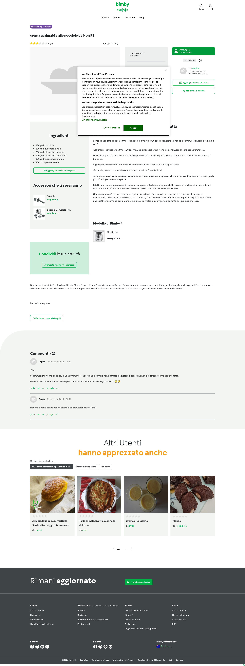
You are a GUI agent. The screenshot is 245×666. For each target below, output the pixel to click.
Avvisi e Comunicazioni (136, 610)
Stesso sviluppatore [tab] (86, 466)
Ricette (33, 605)
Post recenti (83, 624)
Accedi (81, 610)
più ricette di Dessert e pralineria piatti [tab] (51, 466)
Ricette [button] (105, 17)
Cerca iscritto (179, 619)
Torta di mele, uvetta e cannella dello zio (97, 523)
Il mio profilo (97, 605)
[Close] (165, 70)
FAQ (170, 660)
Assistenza (130, 624)
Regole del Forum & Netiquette (140, 628)
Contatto (84, 660)
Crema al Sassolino (137, 520)
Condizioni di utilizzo (100, 660)
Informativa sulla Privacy (123, 660)
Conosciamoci (132, 619)
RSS (174, 624)
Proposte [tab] (105, 466)
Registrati (82, 615)
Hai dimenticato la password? (92, 619)
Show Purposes (112, 128)
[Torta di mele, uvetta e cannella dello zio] (99, 494)
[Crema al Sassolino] (146, 494)
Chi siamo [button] (130, 17)
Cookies (179, 660)
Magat (38, 530)
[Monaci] (192, 494)
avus (84, 530)
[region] (123, 101)
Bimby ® (129, 615)
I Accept (133, 128)
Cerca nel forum (180, 615)
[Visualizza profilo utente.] (183, 70)
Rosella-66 (181, 525)
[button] (201, 7)
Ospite (195, 68)
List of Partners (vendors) (94, 120)
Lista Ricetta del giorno (42, 624)
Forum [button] (116, 17)
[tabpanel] (122, 514)
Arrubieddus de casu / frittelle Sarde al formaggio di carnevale (50, 523)
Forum (128, 605)
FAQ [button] (141, 17)
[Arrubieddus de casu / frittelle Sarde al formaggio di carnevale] (52, 494)
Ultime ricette (37, 619)
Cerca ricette (37, 610)
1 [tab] (118, 549)
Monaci (177, 520)
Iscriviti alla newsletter (138, 582)
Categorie (35, 615)
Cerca (175, 605)
